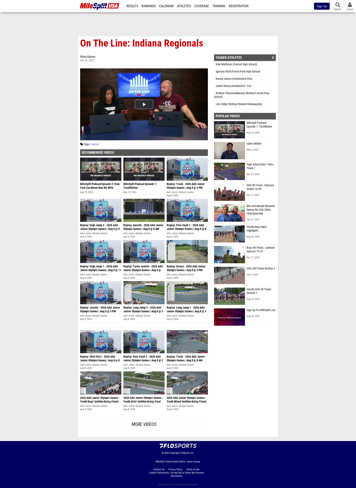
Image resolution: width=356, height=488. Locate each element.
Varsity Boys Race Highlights (257, 228)
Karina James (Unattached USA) (234, 79)
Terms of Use (192, 469)
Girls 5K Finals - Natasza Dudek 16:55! (260, 187)
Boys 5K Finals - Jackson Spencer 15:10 (261, 249)
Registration (238, 6)
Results (132, 6)
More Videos (144, 424)
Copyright (174, 453)
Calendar (166, 6)
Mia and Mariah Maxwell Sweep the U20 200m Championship (261, 209)
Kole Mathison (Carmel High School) (236, 64)
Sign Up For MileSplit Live (261, 310)
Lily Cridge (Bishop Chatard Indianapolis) (239, 104)
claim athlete (254, 143)
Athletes (184, 6)
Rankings (149, 6)
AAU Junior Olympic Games (180, 192)
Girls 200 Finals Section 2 (261, 268)
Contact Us (158, 469)
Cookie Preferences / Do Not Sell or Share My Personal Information (176, 474)
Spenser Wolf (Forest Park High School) (238, 71)
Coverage (201, 6)
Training (218, 6)
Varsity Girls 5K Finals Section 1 (259, 291)
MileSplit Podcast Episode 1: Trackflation (259, 124)
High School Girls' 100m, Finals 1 (260, 166)
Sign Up (322, 6)
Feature (94, 144)
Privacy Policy (175, 469)
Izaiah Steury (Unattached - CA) (233, 86)
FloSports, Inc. (187, 453)
